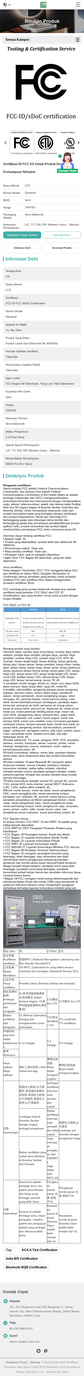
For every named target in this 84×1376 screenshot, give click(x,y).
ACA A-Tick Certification (39, 1250)
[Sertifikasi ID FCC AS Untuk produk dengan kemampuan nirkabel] (41, 87)
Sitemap (35, 1362)
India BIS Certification (22, 1258)
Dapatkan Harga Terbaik (22, 235)
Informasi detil (22, 248)
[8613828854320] (45, 1351)
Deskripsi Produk (61, 248)
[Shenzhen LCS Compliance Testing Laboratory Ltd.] (43, 5)
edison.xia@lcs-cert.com (24, 1341)
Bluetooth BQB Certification (26, 1267)
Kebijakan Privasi (16, 1362)
